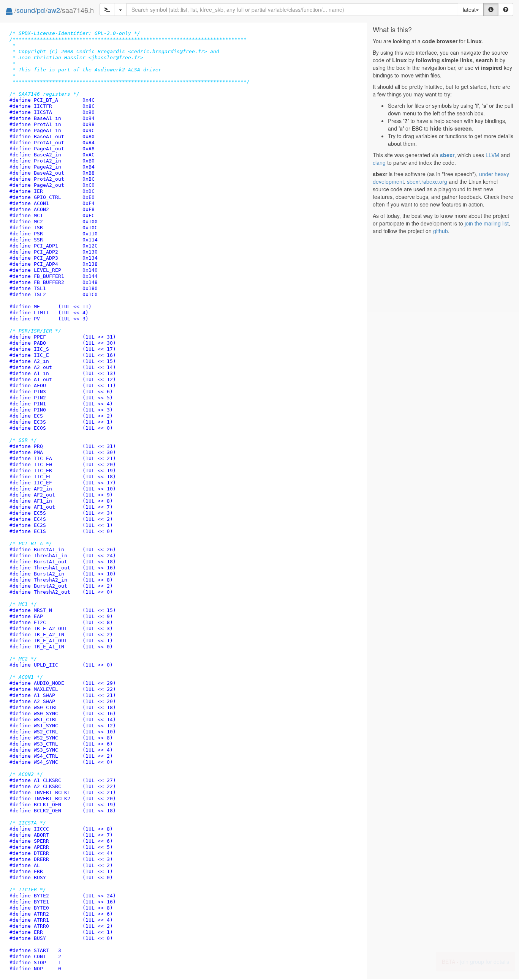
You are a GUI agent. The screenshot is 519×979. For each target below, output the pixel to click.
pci (41, 10)
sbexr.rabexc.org (427, 181)
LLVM (492, 155)
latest (469, 9)
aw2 (53, 10)
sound (25, 10)
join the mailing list (487, 223)
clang (379, 162)
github (440, 231)
